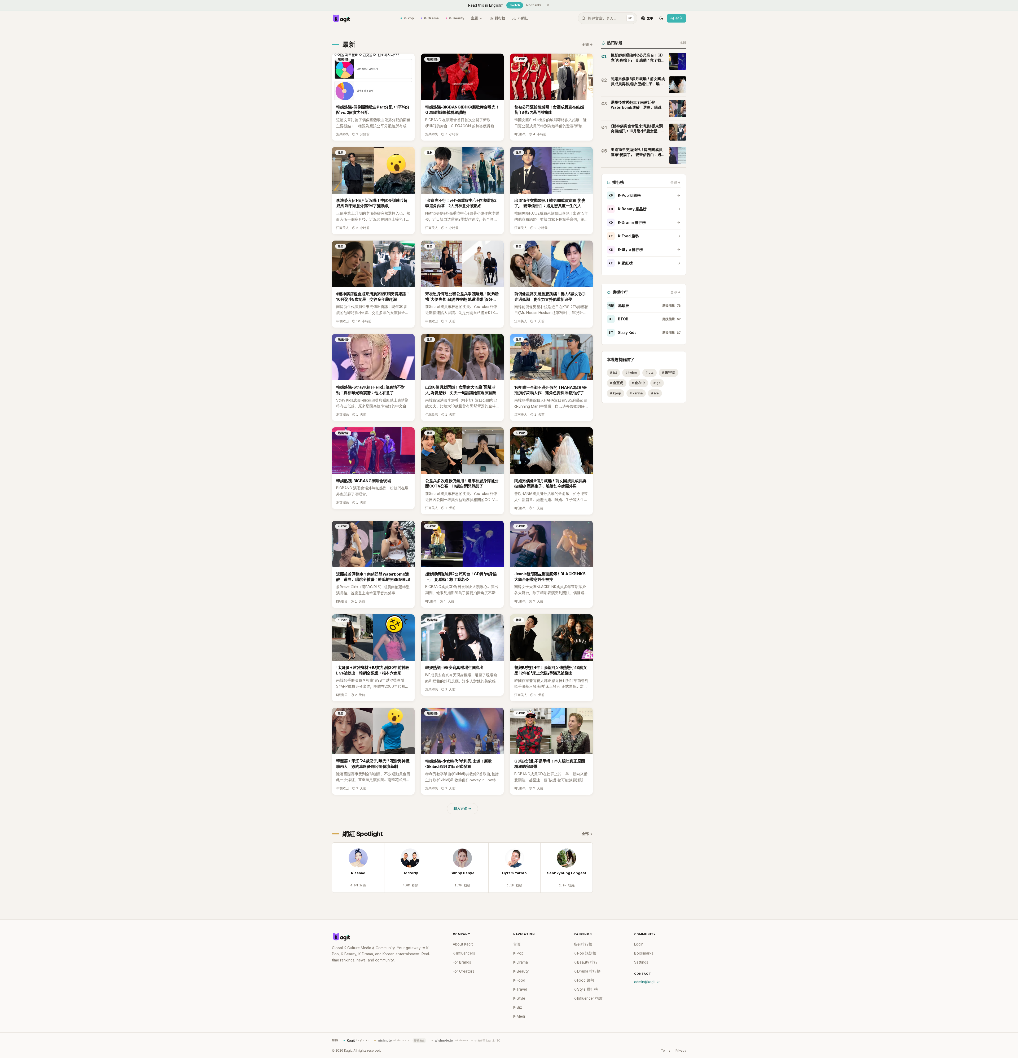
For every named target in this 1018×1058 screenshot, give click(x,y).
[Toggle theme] (661, 18)
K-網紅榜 (621, 263)
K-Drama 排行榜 (627, 222)
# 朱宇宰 (668, 373)
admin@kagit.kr (647, 982)
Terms (665, 1050)
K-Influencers (464, 953)
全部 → (587, 44)
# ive (655, 393)
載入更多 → (462, 809)
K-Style (519, 998)
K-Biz (517, 1007)
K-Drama (431, 18)
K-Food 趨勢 (624, 236)
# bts (649, 373)
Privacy (680, 1050)
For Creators (463, 971)
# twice (631, 373)
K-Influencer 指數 (588, 998)
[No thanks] (548, 5)
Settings (641, 962)
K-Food (519, 980)
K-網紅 (522, 18)
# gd (657, 383)
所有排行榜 (583, 944)
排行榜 (500, 18)
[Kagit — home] (341, 18)
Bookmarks (643, 953)
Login (638, 944)
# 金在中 (638, 383)
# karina (636, 393)
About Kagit (463, 944)
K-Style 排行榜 (626, 249)
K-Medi (519, 1016)
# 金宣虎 (616, 383)
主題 (474, 18)
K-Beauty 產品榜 (628, 209)
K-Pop (409, 18)
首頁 (517, 944)
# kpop (615, 393)
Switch (515, 5)
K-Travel (520, 989)
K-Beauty (456, 18)
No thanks (534, 5)
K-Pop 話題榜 (625, 195)
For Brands (462, 962)
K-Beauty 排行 (586, 962)
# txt (613, 373)
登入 (679, 18)
